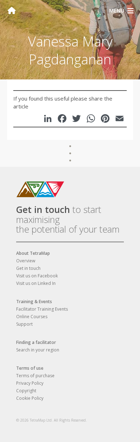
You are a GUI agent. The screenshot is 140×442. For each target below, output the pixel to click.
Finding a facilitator (36, 342)
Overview (25, 261)
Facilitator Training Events (42, 309)
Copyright (26, 391)
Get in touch (43, 209)
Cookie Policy (29, 398)
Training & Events (34, 301)
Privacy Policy (29, 383)
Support (24, 324)
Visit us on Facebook (37, 276)
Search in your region (37, 350)
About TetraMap (33, 253)
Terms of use (29, 368)
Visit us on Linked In (36, 283)
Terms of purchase (35, 376)
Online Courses (31, 317)
